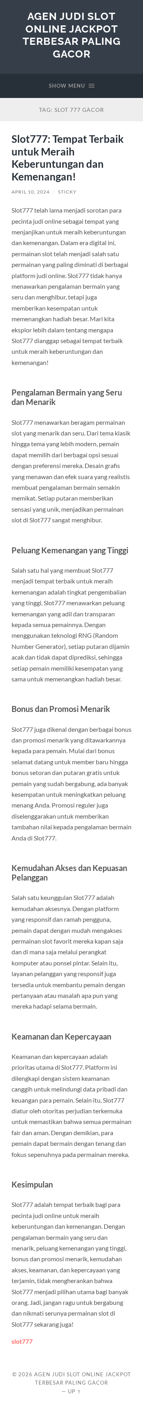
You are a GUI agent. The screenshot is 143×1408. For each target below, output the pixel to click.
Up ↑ (74, 1391)
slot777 (22, 1341)
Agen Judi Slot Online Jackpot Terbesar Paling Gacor (72, 35)
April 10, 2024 (31, 192)
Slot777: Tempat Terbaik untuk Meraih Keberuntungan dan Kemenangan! (68, 157)
